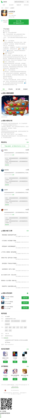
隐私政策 (6, 338)
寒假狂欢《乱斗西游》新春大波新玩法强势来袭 (9, 280)
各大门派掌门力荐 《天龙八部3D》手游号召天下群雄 (9, 275)
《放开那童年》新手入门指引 (8, 269)
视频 (25, 327)
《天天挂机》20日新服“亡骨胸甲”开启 (9, 240)
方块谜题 (15, 358)
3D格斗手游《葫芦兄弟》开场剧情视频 (9, 257)
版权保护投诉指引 (15, 387)
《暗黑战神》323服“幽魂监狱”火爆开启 (9, 246)
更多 (28, 142)
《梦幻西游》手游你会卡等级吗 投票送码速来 (9, 263)
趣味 (10, 327)
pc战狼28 (4, 2)
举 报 (0, 416)
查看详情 (25, 297)
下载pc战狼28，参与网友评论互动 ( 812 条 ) (15, 146)
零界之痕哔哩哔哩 (15, 375)
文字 (18, 327)
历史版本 (25, 89)
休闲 (6, 327)
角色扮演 (7, 324)
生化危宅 (5, 375)
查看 (5, 362)
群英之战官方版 (24, 375)
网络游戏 (7, 321)
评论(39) (10, 89)
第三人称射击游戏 (15, 321)
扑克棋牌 (24, 321)
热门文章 (18, 89)
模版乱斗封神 (5, 358)
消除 (14, 327)
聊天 (6, 330)
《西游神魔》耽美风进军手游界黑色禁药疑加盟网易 (9, 235)
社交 (21, 327)
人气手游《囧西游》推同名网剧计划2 (9, 252)
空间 (10, 330)
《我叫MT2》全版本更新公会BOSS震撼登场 (9, 286)
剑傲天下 (25, 358)
